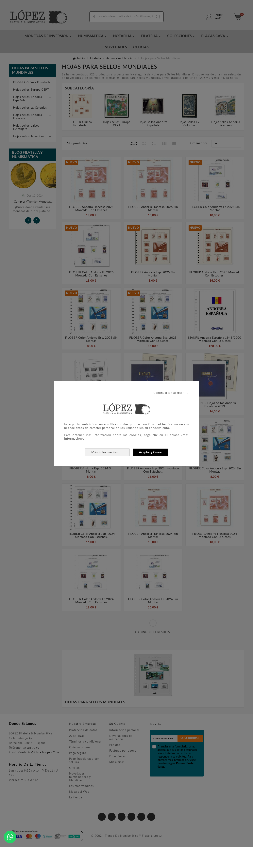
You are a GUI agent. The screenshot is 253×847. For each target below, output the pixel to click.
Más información (107, 452)
